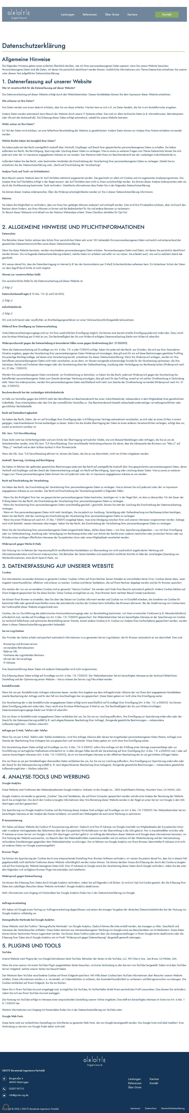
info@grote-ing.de (171, 3)
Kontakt (167, 15)
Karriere (132, 15)
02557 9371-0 (148, 3)
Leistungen (67, 15)
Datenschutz (150, 1108)
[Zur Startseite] (19, 14)
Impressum (135, 1108)
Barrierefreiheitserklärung (173, 1108)
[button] (6, 1107)
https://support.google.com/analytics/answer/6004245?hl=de (35, 896)
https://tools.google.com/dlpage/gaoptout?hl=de (112, 869)
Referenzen (90, 15)
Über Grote (112, 15)
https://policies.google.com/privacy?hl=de (146, 1010)
